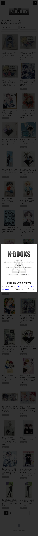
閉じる (36, 241)
